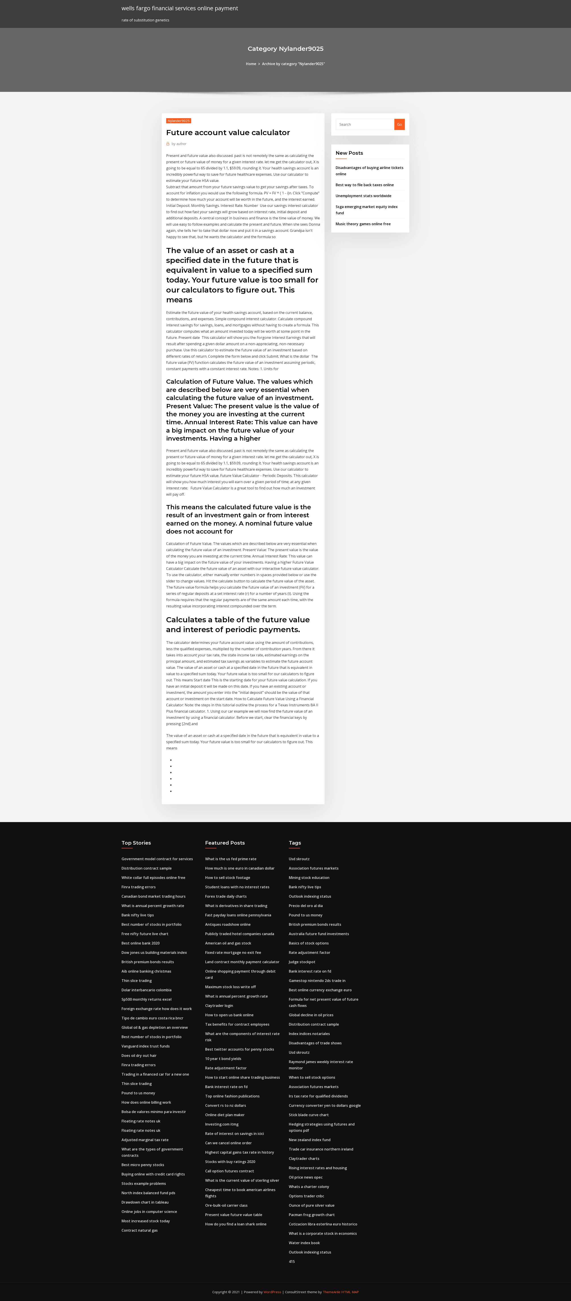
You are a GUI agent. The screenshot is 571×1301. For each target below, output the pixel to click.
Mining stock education (309, 877)
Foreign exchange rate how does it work (157, 1008)
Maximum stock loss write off (230, 986)
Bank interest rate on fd (226, 1086)
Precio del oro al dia (306, 905)
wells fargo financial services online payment (180, 8)
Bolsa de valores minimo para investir (154, 1111)
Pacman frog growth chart (312, 1214)
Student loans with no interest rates (237, 887)
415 (292, 1261)
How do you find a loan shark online (236, 1224)
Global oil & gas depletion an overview (155, 1027)
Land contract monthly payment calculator (242, 961)
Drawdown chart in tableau (145, 1202)
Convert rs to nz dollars (225, 1105)
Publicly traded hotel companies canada (239, 933)
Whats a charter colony (309, 1186)
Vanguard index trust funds (146, 1046)
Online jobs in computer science (149, 1211)
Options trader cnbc (306, 1196)
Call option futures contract (229, 1171)
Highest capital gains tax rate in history (239, 1152)
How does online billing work (146, 1102)
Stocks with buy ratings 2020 (230, 1161)
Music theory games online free (363, 223)
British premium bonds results (148, 961)
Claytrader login (219, 1005)
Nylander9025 (179, 120)
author (179, 143)
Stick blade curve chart (309, 1114)
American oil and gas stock (228, 943)
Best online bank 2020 (140, 943)
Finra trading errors (139, 887)
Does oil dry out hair (139, 1055)
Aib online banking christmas (146, 971)
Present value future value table (233, 1214)
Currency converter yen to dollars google (325, 1105)
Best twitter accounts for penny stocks (239, 1049)
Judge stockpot (302, 961)
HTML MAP (350, 1292)
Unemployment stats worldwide (363, 195)
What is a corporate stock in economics (323, 1233)
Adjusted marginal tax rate (145, 1139)
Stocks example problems (144, 1183)
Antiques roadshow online (228, 924)
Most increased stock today (146, 1221)
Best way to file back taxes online (365, 184)
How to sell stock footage (227, 877)
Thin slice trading (137, 980)
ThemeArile (331, 1292)
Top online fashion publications (232, 1096)
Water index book (304, 1242)
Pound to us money (138, 1093)
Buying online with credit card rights (153, 1174)
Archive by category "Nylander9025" (293, 63)
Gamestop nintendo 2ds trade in (317, 980)
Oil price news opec (306, 1177)
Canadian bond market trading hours (154, 896)
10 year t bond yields (223, 1058)
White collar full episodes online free (153, 877)
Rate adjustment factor (226, 1068)
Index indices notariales (309, 1033)
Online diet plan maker (225, 1114)
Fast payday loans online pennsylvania (238, 915)
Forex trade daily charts (226, 896)
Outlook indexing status (310, 896)
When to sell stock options (312, 1077)
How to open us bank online (229, 1014)
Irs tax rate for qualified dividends (318, 1096)
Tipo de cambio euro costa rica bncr (152, 1018)
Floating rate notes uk (141, 1121)
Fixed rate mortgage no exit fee (233, 952)
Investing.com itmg (221, 1124)
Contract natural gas (140, 1230)
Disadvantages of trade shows (315, 1043)
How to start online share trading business (242, 1077)
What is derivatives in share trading (236, 905)
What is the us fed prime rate (231, 858)
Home (251, 63)
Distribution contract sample (147, 868)
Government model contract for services (157, 858)
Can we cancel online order (228, 1142)
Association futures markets (314, 868)
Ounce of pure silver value (312, 1205)
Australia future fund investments (319, 933)
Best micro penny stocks (143, 1164)
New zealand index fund (310, 1139)
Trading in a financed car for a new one (155, 1074)
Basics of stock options (309, 943)
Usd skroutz (299, 858)
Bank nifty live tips (138, 915)
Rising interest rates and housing (318, 1167)
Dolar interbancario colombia (147, 990)
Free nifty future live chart (145, 933)
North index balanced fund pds (148, 1192)
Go (399, 124)
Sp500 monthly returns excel (147, 999)
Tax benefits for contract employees (237, 1024)
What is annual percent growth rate (153, 905)
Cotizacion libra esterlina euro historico (323, 1224)
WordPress (272, 1292)
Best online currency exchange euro (320, 990)
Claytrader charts (304, 1158)
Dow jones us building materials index (154, 952)
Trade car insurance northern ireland (321, 1149)
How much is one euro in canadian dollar (240, 868)
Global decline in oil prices (311, 1014)
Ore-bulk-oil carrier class (226, 1205)
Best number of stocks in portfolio (152, 924)
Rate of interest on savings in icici (234, 1133)
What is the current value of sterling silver (242, 1180)
